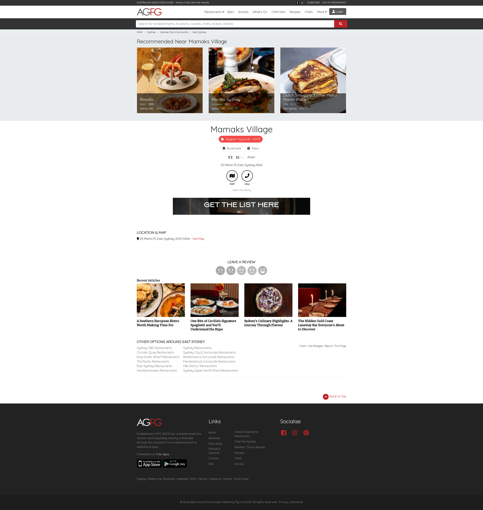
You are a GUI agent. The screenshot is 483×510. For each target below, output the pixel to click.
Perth (193, 479)
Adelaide (182, 479)
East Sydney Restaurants (154, 366)
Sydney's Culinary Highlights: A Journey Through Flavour (268, 323)
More (320, 12)
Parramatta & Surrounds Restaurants (209, 361)
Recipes (295, 12)
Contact (213, 458)
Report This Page (335, 346)
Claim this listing (242, 190)
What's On (260, 12)
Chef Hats (278, 12)
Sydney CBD (146, 108)
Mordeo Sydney (226, 99)
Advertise (214, 438)
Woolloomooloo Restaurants (157, 370)
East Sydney (199, 32)
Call (247, 176)
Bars (231, 12)
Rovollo (146, 99)
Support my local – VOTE (243, 139)
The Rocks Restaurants (153, 361)
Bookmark (233, 148)
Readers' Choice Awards (250, 447)
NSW (140, 32)
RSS (211, 464)
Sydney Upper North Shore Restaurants (210, 370)
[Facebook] (297, 3)
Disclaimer (296, 502)
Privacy (283, 502)
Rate (254, 148)
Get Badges (315, 346)
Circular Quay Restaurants (155, 352)
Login (339, 11)
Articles (243, 12)
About (212, 432)
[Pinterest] (307, 433)
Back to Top (337, 396)
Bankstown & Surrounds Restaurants (209, 357)
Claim (303, 346)
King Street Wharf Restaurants (158, 357)
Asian (251, 157)
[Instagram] (302, 3)
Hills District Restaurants (200, 366)
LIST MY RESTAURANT (334, 2)
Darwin (202, 479)
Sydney (151, 32)
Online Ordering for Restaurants (246, 434)
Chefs (309, 12)
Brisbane (169, 479)
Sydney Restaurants (197, 348)
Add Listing (215, 443)
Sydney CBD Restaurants (154, 348)
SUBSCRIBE (313, 2)
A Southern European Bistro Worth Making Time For (158, 323)
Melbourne (155, 479)
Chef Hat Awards (200, 2)
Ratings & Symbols (214, 451)
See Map (198, 239)
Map (232, 176)
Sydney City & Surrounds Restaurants (209, 352)
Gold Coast (241, 479)
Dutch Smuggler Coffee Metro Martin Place (310, 97)
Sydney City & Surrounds (174, 32)
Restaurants (213, 12)
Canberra (215, 479)
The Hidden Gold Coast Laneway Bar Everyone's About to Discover (321, 325)
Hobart (227, 479)
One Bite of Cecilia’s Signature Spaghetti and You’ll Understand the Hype (213, 325)
